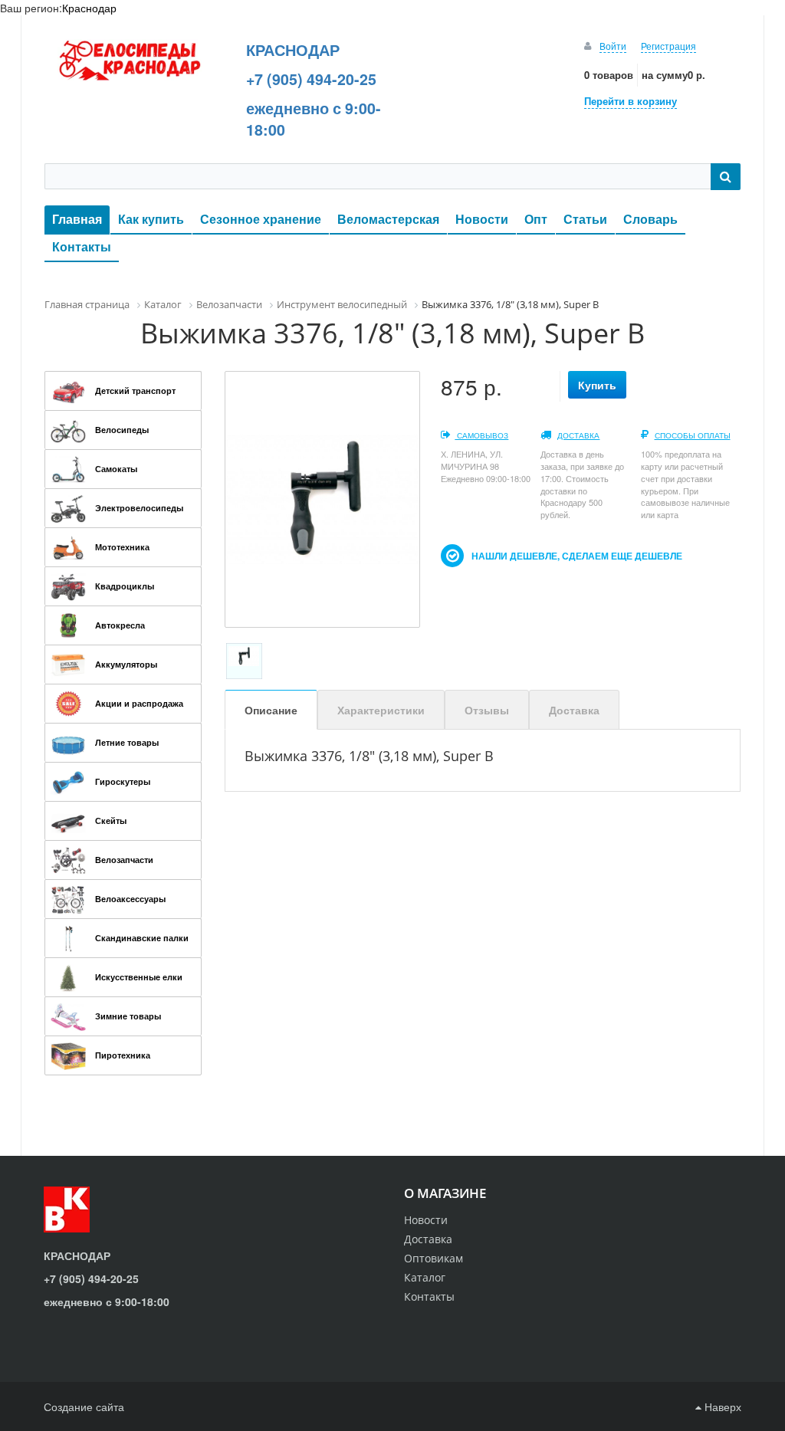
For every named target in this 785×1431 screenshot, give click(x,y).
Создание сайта (84, 1406)
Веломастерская (388, 219)
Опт (535, 219)
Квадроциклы (124, 586)
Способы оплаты (693, 435)
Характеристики (381, 709)
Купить (597, 384)
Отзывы (487, 709)
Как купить (151, 219)
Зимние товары (128, 1016)
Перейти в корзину (630, 101)
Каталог (424, 1277)
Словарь (650, 219)
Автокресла (120, 625)
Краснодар (89, 7)
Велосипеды (122, 429)
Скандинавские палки (142, 938)
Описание (271, 709)
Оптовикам (433, 1258)
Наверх (721, 1406)
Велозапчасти (124, 859)
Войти (612, 45)
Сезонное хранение (260, 219)
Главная (77, 219)
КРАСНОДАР (293, 50)
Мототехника (122, 547)
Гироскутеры (122, 781)
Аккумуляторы (126, 664)
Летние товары (127, 742)
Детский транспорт (135, 390)
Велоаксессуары (130, 898)
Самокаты (116, 468)
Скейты (110, 820)
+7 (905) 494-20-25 (311, 79)
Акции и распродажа (139, 703)
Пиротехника (122, 1055)
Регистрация (668, 45)
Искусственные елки (138, 977)
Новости (481, 219)
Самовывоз (481, 435)
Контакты (81, 246)
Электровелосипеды (139, 508)
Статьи (585, 219)
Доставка (578, 435)
